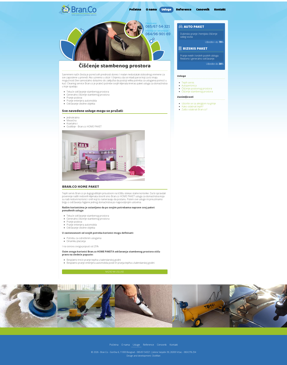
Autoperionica (189, 85)
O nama (151, 9)
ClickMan (156, 355)
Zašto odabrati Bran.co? (194, 109)
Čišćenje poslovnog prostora (197, 88)
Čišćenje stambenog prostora (197, 91)
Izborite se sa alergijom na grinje (199, 103)
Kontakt (220, 9)
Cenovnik (202, 9)
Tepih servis (188, 82)
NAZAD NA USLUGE (114, 271)
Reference (183, 9)
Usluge (166, 9)
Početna (135, 9)
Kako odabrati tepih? (192, 106)
